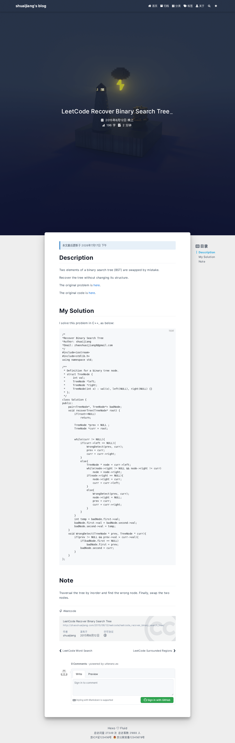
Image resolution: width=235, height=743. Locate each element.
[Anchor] (55, 257)
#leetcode (69, 610)
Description (207, 252)
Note (202, 261)
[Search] (209, 5)
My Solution (207, 257)
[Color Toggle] (216, 5)
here (96, 285)
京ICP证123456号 (101, 737)
